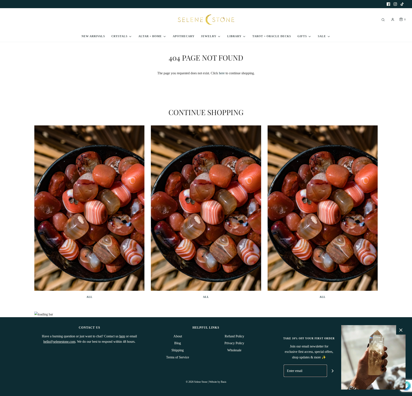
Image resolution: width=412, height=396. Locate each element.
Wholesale (234, 350)
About (177, 336)
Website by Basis (217, 381)
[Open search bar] (383, 19)
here (222, 73)
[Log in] (392, 19)
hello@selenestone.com (59, 341)
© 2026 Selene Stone (196, 381)
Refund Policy (234, 336)
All (89, 297)
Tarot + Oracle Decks (271, 36)
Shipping (177, 350)
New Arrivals (93, 36)
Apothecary (183, 36)
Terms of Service (177, 357)
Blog (177, 343)
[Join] (333, 371)
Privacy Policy (234, 343)
